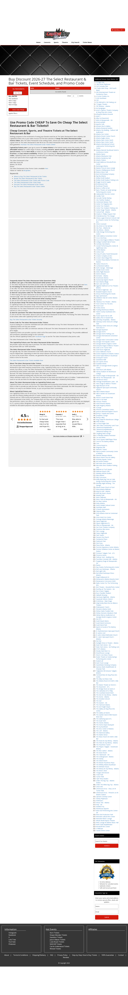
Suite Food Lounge (102, 663)
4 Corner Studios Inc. (103, 96)
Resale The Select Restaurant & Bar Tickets (28, 178)
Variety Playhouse (102, 799)
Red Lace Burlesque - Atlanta (105, 569)
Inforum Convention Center (105, 409)
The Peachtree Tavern (103, 745)
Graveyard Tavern (102, 358)
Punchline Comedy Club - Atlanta (106, 559)
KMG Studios (100, 421)
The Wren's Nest (101, 771)
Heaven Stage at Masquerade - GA (107, 376)
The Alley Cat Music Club (104, 679)
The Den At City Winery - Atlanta (106, 695)
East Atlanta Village (102, 282)
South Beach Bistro (102, 621)
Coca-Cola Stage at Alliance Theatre (107, 240)
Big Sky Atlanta (101, 176)
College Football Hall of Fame (105, 242)
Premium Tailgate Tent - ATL (105, 553)
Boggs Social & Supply (103, 182)
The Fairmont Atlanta (103, 705)
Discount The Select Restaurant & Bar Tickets (29, 184)
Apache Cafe (100, 124)
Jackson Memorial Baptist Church (107, 411)
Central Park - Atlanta (103, 212)
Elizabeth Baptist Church (104, 292)
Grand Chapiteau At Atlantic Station (107, 354)
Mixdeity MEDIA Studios (104, 473)
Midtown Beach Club (103, 471)
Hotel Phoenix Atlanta (103, 403)
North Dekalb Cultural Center (105, 505)
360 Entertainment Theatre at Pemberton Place (105, 93)
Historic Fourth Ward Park (104, 397)
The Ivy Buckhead (102, 727)
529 (97, 100)
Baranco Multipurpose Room (105, 170)
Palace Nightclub (101, 533)
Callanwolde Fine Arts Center (105, 194)
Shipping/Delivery (39, 955)
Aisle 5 (98, 116)
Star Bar (98, 641)
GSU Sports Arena (102, 362)
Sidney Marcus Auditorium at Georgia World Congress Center (106, 616)
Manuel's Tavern (101, 449)
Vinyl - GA (99, 805)
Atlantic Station (101, 160)
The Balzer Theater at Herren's (106, 685)
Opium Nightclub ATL (103, 523)
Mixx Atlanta (100, 475)
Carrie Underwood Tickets (59, 946)
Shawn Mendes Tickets (58, 935)
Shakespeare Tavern (102, 607)
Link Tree (12, 940)
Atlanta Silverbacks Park (104, 156)
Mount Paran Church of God (105, 487)
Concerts (47, 42)
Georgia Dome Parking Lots (105, 334)
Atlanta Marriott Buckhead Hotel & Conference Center (107, 151)
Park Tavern (100, 535)
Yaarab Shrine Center (103, 830)
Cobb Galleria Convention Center (106, 236)
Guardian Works (101, 364)
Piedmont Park (101, 541)
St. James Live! (100, 633)
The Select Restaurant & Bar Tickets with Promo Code (31, 180)
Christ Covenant (101, 224)
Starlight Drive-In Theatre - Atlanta (107, 643)
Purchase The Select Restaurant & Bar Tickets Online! (38, 144)
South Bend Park (101, 625)
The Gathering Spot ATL (104, 719)
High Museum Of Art (102, 386)
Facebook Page (40, 336)
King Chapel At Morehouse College (107, 419)
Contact (121, 955)
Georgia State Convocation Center (107, 340)
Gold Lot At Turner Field (104, 348)
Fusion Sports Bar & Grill (104, 316)
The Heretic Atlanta (102, 723)
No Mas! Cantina (101, 501)
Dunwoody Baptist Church (104, 280)
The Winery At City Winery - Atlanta (107, 769)
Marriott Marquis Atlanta (104, 455)
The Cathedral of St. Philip (104, 691)
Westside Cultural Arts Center (105, 817)
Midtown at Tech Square (104, 469)
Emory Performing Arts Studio (106, 294)
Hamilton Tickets (56, 937)
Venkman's (99, 801)
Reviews (66, 957)
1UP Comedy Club (102, 86)
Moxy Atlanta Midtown (103, 489)
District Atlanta (101, 274)
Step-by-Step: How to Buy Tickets (84, 955)
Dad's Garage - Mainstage (104, 268)
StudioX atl (99, 661)
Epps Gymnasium (101, 296)
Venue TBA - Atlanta (102, 803)
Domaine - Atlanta (102, 276)
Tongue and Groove (102, 773)
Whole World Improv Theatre (105, 821)
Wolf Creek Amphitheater (104, 824)
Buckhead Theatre (102, 186)
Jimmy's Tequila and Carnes (105, 413)
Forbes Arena (100, 308)
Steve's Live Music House (104, 655)
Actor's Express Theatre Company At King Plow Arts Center (107, 111)
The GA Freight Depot (103, 707)
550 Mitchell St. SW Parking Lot (106, 102)
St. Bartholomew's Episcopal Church (107, 631)
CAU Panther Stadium (103, 200)
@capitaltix (26, 170)
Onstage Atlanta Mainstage (105, 519)
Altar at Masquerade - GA (104, 120)
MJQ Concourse (101, 477)
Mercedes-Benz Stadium (104, 463)
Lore (97, 443)
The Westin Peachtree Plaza (105, 763)
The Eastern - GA (101, 703)
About (6, 955)
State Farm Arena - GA (103, 645)
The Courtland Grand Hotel (105, 693)
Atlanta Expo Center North (104, 140)
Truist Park (99, 775)
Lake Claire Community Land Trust (107, 425)
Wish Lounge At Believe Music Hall (107, 822)
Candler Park (100, 196)
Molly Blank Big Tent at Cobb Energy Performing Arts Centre (106, 480)
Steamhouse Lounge (103, 653)
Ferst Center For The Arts (104, 304)
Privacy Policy (62, 955)
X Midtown (99, 828)
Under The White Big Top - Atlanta (107, 785)
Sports (56, 42)
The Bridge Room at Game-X (105, 689)
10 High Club (100, 82)
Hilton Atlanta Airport (103, 391)
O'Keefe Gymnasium (102, 509)
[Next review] (87, 419)
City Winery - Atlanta (102, 230)
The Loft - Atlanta (102, 731)
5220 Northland (101, 98)
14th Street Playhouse (103, 84)
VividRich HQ (100, 807)
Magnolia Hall (100, 447)
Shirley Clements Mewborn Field (106, 613)
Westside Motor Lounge (104, 819)
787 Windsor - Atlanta (103, 106)
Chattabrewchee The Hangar (105, 216)
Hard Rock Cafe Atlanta (103, 370)
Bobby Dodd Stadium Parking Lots (107, 180)
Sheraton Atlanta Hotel (103, 609)
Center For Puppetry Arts (104, 204)
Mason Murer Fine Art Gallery (105, 457)
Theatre (65, 42)
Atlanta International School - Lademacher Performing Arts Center (105, 146)
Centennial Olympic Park (104, 202)
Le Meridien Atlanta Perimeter (106, 435)
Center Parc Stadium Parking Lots (107, 208)
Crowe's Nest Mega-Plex (104, 258)
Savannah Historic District (104, 599)
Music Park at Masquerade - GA (106, 499)
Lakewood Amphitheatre (104, 427)
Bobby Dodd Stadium (103, 178)
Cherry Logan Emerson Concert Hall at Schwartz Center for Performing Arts (107, 220)
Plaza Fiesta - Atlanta (103, 545)
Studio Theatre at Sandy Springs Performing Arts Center (106, 658)
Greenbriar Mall (101, 360)
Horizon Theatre (101, 401)
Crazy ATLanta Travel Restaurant (107, 254)
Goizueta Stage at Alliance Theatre (107, 346)
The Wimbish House (102, 767)
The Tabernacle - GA (102, 755)
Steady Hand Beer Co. (103, 651)
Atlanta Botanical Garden (104, 128)
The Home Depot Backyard (105, 725)
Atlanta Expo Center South (104, 142)
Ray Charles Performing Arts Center (107, 567)
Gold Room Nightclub (103, 350)
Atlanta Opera (100, 154)
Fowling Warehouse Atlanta (105, 310)
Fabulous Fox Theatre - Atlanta (106, 302)
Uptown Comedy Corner (104, 797)
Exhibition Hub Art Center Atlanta (106, 298)
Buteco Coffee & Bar (103, 188)
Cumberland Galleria (102, 266)
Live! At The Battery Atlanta (105, 441)
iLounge (98, 407)
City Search (75, 42)
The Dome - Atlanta (102, 697)
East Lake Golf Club (102, 284)
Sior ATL (99, 619)
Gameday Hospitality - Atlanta (105, 320)
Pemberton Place (101, 539)
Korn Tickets (54, 933)
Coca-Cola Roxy (101, 238)
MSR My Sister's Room (103, 493)
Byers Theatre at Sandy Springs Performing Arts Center (106, 191)
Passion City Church (102, 537)
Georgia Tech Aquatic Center (105, 342)
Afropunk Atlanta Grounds (104, 114)
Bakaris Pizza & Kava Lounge (105, 168)
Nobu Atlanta (100, 503)
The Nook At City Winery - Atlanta (107, 741)
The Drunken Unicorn (103, 699)
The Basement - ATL (103, 687)
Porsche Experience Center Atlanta (107, 547)
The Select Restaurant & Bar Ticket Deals (27, 182)
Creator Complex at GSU (104, 256)
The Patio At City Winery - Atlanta (107, 743)
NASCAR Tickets (56, 944)
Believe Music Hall (102, 172)
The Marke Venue (102, 735)
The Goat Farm (101, 721)
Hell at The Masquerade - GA (105, 378)
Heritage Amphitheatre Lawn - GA (107, 382)
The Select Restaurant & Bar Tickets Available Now (26, 360)
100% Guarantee (107, 955)
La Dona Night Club (102, 423)
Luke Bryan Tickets (57, 942)
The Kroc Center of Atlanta (105, 729)
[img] (25, 419)
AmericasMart (100, 122)
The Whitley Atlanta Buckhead (106, 765)
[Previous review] (12, 419)
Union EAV (99, 787)
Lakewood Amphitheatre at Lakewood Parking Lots (105, 430)
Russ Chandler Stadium (103, 593)
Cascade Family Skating (103, 198)
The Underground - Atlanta (104, 757)
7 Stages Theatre (101, 104)
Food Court (100, 306)
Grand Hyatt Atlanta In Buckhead (106, 356)
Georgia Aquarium (102, 330)
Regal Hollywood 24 (102, 577)
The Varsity (99, 759)
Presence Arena (101, 555)
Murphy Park (100, 495)
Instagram (12, 933)
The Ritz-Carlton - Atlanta (104, 751)
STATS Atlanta (100, 649)
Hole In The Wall (101, 399)
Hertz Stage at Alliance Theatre (106, 384)
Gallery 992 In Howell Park (104, 318)
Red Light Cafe (101, 571)
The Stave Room (101, 753)
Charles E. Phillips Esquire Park (106, 214)
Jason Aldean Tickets (57, 940)
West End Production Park (104, 815)
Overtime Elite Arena (102, 529)
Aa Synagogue (100, 108)
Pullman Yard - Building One (105, 557)
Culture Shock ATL (102, 264)
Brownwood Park (101, 184)
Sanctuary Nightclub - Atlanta (105, 597)
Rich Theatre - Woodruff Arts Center (107, 587)
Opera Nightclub (101, 521)
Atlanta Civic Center (102, 134)
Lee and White (100, 437)
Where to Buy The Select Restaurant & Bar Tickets (30, 176)
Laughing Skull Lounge (103, 433)
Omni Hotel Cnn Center (103, 517)
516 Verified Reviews (24, 422)
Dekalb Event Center (102, 270)
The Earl (98, 701)
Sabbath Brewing (101, 595)
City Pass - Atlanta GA (103, 228)
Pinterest (12, 944)
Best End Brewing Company (105, 174)
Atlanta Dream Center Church (105, 136)
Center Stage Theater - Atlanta (106, 210)
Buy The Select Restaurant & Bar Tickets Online (29, 186)
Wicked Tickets (55, 949)
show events (75, 96)
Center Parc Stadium (102, 206)
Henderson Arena (101, 380)
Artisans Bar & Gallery (103, 126)
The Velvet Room (101, 761)
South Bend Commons (103, 623)
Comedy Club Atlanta (103, 244)
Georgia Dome (101, 332)
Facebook (12, 935)
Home (38, 42)
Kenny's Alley (100, 417)
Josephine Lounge (102, 415)
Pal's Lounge (100, 531)
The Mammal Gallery (103, 733)
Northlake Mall (101, 507)
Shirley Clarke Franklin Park (104, 611)
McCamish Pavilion (102, 461)
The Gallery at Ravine (103, 713)
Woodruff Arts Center (103, 826)
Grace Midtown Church (103, 352)
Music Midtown (101, 497)
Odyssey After (100, 511)
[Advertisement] (60, 14)
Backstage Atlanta (102, 166)
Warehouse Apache (102, 809)
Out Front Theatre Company (105, 527)
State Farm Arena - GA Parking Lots (107, 647)
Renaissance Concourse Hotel (106, 581)
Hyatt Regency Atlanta (103, 405)
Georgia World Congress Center (106, 344)
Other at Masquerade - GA (104, 525)
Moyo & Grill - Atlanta (103, 491)
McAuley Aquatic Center (104, 459)
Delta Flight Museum (103, 272)
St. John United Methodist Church (107, 635)
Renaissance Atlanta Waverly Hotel (107, 579)
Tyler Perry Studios (102, 779)
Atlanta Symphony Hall (103, 158)
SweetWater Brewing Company (106, 665)
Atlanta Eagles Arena (103, 138)
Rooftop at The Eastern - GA (105, 589)
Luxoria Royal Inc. (102, 445)
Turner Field (100, 777)
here (85, 285)
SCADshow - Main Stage (104, 601)
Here (46, 168)
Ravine (98, 565)
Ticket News (87, 42)
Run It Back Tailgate (102, 591)
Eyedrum (99, 300)
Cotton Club (100, 252)
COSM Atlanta (100, 250)
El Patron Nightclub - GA (104, 290)
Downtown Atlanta (102, 278)
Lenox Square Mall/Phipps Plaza (106, 439)
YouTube (12, 942)
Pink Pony (99, 543)
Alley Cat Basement (102, 118)
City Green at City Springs (104, 226)
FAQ (51, 955)
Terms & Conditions (20, 955)
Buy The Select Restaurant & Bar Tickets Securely (26, 319)
